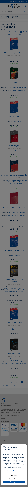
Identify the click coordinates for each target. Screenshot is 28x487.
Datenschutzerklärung (8, 470)
